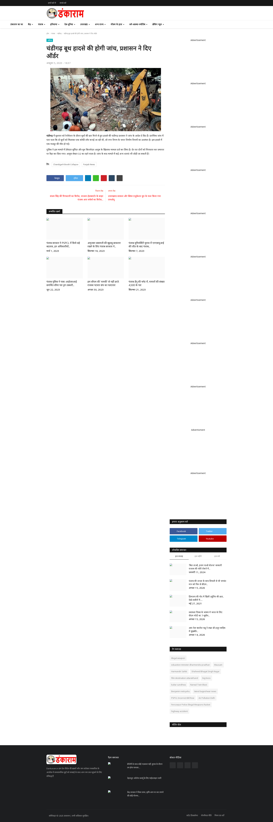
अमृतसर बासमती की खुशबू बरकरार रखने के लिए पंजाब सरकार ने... (104, 244)
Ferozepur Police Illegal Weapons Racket (190, 704)
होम (47, 33)
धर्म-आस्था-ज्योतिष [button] (137, 24)
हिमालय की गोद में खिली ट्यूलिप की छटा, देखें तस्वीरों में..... (206, 598)
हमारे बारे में (52, 3)
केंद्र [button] (29, 24)
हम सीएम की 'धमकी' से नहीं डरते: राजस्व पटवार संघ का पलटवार (103, 283)
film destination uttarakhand (184, 678)
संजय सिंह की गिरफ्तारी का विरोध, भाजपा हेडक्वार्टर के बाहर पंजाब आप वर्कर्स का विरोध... (76, 197)
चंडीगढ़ (59, 33)
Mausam (218, 664)
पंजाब (53, 33)
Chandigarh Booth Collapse (65, 164)
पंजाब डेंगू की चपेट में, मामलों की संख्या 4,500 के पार (147, 283)
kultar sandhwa (178, 684)
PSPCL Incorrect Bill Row (182, 698)
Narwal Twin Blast (198, 684)
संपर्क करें (63, 3)
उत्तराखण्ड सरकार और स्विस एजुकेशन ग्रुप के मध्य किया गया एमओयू (134, 197)
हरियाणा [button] (54, 24)
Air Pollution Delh (207, 698)
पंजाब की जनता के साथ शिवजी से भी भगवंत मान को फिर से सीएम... (207, 582)
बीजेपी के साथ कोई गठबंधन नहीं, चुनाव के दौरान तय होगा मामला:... (144, 766)
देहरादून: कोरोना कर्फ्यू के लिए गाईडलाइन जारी (144, 778)
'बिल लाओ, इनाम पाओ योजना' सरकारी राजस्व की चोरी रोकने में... (205, 567)
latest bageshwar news (205, 691)
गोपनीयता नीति (206, 815)
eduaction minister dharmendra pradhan (190, 664)
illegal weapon (178, 658)
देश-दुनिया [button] (69, 24)
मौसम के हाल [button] (117, 24)
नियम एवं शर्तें (219, 815)
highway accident (179, 711)
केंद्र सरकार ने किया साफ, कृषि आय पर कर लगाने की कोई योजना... (145, 794)
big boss (206, 678)
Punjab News (89, 164)
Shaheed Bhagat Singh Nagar (205, 671)
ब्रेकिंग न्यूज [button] (157, 24)
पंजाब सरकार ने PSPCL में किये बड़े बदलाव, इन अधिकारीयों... (63, 244)
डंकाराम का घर (16, 24)
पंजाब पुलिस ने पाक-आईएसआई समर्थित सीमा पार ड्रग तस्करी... (61, 283)
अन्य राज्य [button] (99, 24)
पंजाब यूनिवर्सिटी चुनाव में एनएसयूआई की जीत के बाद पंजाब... (146, 244)
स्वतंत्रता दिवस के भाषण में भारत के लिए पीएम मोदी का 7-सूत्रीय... (205, 614)
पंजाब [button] (41, 24)
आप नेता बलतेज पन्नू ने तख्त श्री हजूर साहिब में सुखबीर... (207, 629)
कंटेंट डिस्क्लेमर (192, 815)
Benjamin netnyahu (180, 691)
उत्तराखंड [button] (84, 24)
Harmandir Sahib (179, 671)
